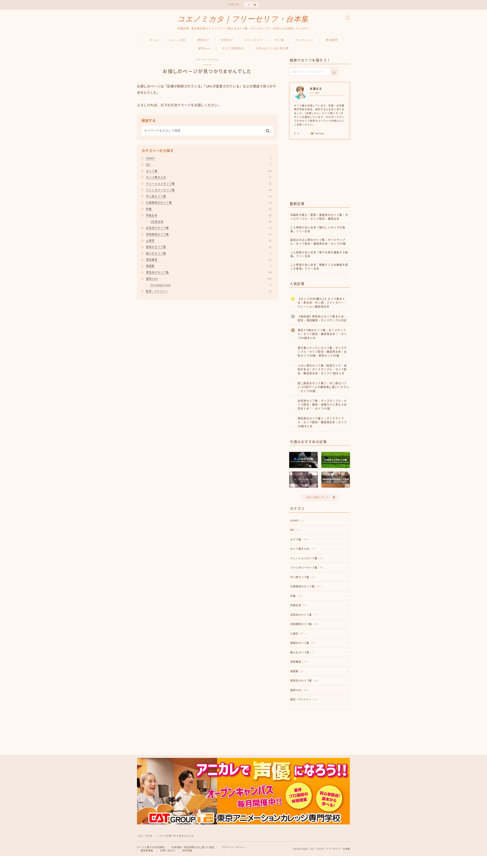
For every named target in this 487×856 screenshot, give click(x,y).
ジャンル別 (177, 40)
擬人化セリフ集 (208, 253)
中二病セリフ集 (208, 196)
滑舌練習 (331, 40)
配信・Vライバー (208, 291)
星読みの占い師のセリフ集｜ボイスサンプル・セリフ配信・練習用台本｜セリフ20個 (318, 241)
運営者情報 (147, 850)
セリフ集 (208, 170)
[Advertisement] (319, 169)
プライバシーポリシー (234, 847)
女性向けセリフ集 (208, 227)
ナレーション (304, 40)
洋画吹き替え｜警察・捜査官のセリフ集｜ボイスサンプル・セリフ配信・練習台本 (319, 217)
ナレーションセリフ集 (208, 183)
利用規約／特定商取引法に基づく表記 (193, 847)
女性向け (227, 40)
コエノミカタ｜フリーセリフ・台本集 (243, 19)
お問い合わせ (167, 850)
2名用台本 (210, 221)
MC (208, 164)
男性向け (203, 40)
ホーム (153, 40)
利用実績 (187, 850)
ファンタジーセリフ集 (208, 190)
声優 (208, 209)
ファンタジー (254, 40)
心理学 (208, 240)
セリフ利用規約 (233, 48)
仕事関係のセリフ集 (208, 202)
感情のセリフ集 (208, 246)
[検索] (334, 71)
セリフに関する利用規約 (151, 847)
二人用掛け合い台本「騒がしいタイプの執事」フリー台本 (317, 229)
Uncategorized (210, 284)
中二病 (279, 40)
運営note (204, 48)
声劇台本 (208, 215)
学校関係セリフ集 (208, 234)
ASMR (208, 158)
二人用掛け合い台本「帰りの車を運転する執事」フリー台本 (319, 254)
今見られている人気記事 (272, 48)
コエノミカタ (144, 836)
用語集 (208, 265)
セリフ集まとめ (208, 177)
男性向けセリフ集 (208, 272)
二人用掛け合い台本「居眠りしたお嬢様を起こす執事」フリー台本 (319, 266)
